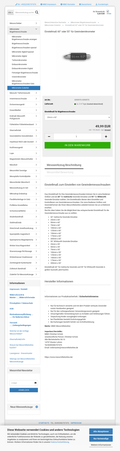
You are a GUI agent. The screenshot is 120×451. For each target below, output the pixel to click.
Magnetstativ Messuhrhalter (21, 159)
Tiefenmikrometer (19, 60)
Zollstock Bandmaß (18, 268)
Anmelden (24, 390)
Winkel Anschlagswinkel (20, 245)
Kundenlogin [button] (102, 4)
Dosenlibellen (15, 110)
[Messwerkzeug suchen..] (37, 12)
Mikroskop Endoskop (18, 194)
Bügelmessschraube (20, 43)
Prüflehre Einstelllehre (19, 205)
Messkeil (13, 165)
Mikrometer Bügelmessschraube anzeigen (24, 38)
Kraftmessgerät (16, 147)
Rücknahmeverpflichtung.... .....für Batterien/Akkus (21, 315)
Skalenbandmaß (16, 217)
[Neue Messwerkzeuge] (37, 407)
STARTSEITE (44, 423)
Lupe (12, 153)
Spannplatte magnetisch (20, 234)
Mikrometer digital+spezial (23, 52)
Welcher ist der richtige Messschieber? (19, 332)
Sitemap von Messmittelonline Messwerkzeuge (22, 360)
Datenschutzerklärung (60, 442)
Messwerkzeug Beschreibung (64, 164)
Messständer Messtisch (20, 182)
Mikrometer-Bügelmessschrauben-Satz (23, 82)
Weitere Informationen (101, 445)
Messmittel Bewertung (60, 172)
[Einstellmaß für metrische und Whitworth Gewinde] (78, 58)
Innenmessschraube (18, 99)
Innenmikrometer (19, 77)
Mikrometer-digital (19, 56)
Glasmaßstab (15, 130)
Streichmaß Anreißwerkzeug (21, 228)
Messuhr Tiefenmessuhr (20, 93)
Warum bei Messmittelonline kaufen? (21, 346)
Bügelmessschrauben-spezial (24, 47)
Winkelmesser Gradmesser (21, 257)
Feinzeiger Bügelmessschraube (25, 73)
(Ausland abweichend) (95, 104)
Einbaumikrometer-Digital (22, 68)
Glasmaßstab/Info (17, 339)
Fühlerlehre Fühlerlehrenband (22, 124)
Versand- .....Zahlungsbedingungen (20, 324)
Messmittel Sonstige (18, 170)
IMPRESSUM (76, 423)
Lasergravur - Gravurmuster (21, 353)
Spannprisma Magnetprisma (21, 240)
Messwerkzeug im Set (19, 188)
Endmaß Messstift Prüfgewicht (17, 117)
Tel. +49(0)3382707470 (26, 4)
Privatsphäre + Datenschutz (21, 303)
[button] (85, 4)
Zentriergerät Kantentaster (20, 263)
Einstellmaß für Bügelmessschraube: (60, 111)
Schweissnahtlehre (18, 211)
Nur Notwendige (101, 438)
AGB (11, 309)
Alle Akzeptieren (101, 431)
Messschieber (16, 23)
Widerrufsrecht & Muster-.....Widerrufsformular (22, 296)
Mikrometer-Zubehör (20, 88)
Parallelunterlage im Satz (20, 199)
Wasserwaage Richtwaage (21, 251)
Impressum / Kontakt (18, 289)
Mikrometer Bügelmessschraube (18, 30)
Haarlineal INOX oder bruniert (22, 142)
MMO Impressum (49, 4)
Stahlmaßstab (15, 222)
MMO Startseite (68, 4)
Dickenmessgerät (17, 104)
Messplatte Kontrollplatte (20, 176)
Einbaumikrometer (19, 64)
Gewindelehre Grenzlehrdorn (21, 136)
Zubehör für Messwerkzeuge (22, 274)
